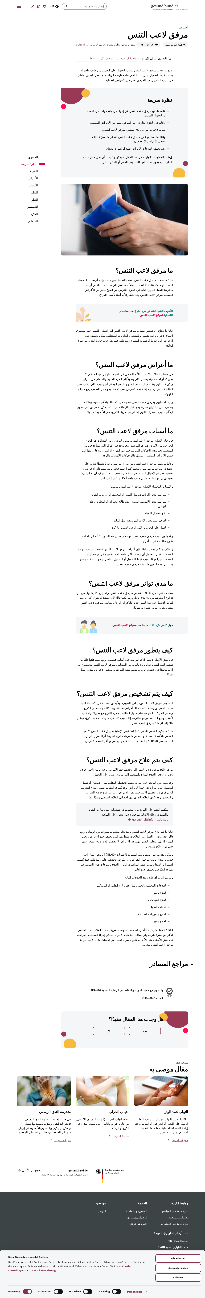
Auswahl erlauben (178, 1268)
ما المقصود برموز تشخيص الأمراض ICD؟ (111, 58)
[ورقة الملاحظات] (32, 6)
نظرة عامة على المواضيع (175, 1211)
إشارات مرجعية (173, 44)
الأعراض (33, 178)
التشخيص (32, 207)
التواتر (34, 192)
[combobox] (88, 6)
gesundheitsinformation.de (150, 819)
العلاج (34, 214)
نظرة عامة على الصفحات (174, 1223)
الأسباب (33, 185)
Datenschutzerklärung (43, 1270)
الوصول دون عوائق (137, 1217)
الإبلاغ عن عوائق (138, 1223)
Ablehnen (178, 1277)
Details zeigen (135, 1291)
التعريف (33, 171)
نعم (145, 1031)
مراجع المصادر (169, 964)
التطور (34, 199)
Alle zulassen (178, 1258)
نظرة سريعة (28, 164)
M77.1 (135, 58)
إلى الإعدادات (82, 44)
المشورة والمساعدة (136, 1211)
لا (109, 1031)
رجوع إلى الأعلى (31, 1170)
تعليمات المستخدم (178, 1217)
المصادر (33, 221)
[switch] (58, 1291)
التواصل (102, 1211)
